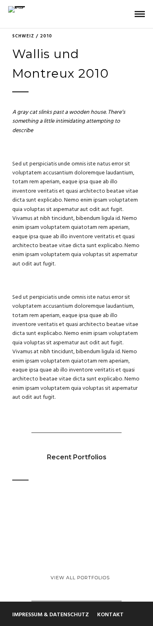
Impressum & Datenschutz (50, 614)
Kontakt (110, 614)
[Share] (126, 14)
